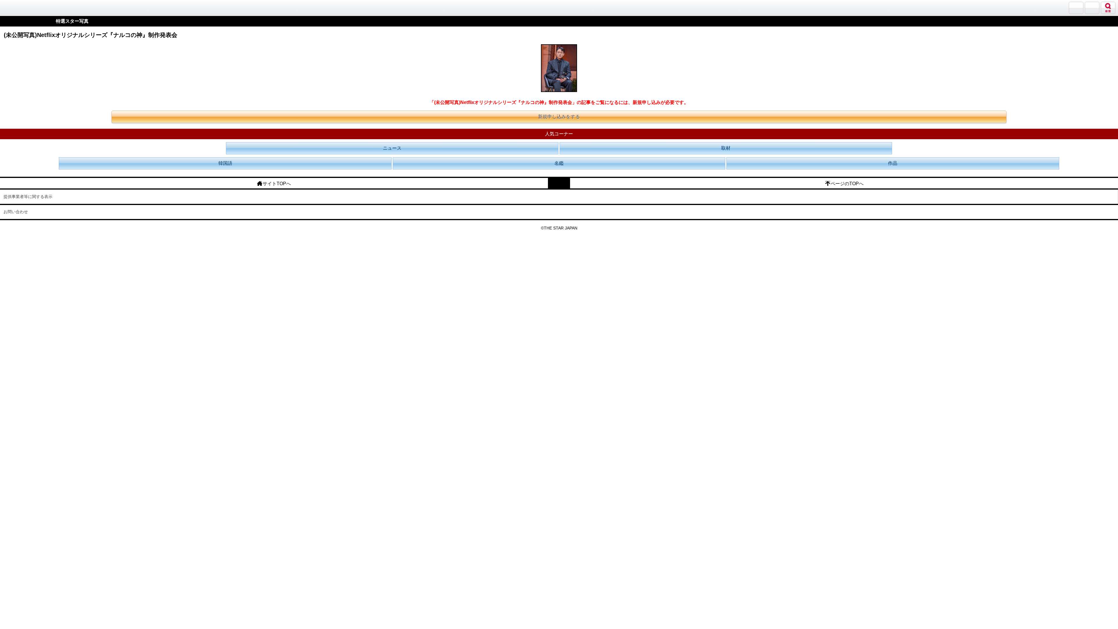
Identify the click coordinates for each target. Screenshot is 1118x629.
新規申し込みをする (559, 116)
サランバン (1076, 8)
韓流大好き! (19, 7)
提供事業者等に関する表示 (27, 196)
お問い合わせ (15, 211)
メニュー (1092, 8)
